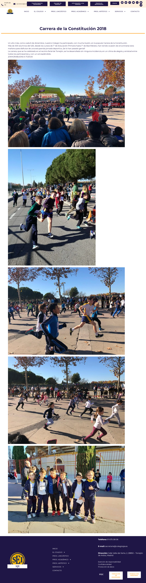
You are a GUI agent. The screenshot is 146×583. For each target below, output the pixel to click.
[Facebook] (122, 2)
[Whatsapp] (137, 2)
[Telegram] (141, 2)
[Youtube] (133, 2)
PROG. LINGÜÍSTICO (58, 11)
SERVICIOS (119, 11)
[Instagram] (129, 2)
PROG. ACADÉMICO (78, 11)
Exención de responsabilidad (109, 562)
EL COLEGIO (38, 11)
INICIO (26, 11)
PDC (101, 574)
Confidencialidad (104, 564)
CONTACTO (135, 11)
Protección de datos (106, 567)
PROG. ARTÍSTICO (100, 11)
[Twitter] (126, 2)
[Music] (141, 5)
